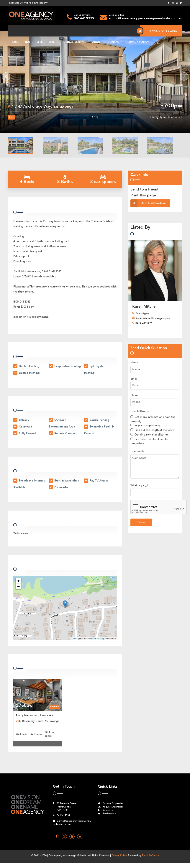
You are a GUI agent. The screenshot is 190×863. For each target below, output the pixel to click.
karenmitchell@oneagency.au (153, 318)
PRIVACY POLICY (138, 42)
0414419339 (84, 18)
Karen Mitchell (144, 307)
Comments (137, 451)
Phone (134, 395)
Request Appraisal (112, 807)
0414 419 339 (143, 323)
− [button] (18, 586)
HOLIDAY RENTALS (74, 42)
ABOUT (97, 42)
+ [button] (18, 580)
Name (134, 362)
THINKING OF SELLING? (162, 31)
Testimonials (109, 814)
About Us (107, 810)
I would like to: (139, 411)
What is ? (139, 485)
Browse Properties (112, 803)
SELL (40, 42)
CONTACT (114, 42)
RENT (52, 42)
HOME (15, 42)
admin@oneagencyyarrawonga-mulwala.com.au (145, 18)
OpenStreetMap (97, 638)
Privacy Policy (119, 855)
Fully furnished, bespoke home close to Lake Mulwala (57, 715)
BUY (28, 42)
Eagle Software (150, 855)
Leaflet (74, 638)
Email (133, 379)
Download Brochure (153, 203)
